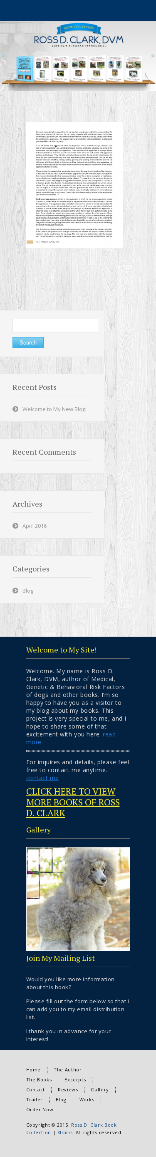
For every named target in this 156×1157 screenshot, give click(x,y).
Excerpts (75, 1079)
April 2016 (34, 525)
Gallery (100, 1089)
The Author (68, 1069)
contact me (42, 778)
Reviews (68, 1089)
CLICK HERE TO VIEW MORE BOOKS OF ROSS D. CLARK (73, 802)
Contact (35, 1089)
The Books (39, 1079)
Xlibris (64, 1132)
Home (33, 1069)
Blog (27, 590)
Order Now (40, 1109)
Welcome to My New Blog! (54, 409)
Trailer (34, 1099)
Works (86, 1099)
